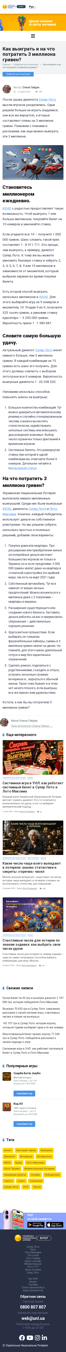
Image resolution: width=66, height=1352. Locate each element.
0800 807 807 (33, 1307)
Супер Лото (47, 99)
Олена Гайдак (30, 87)
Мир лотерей (33, 858)
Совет (21, 1180)
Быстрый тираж (26, 1150)
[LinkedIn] (44, 1338)
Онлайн (35, 1174)
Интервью (26, 1156)
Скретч (8, 1180)
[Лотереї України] (14, 7)
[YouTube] (30, 1338)
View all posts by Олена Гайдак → (32, 726)
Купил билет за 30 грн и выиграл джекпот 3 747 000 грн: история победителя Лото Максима (33, 1000)
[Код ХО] (7, 1110)
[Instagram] (37, 1338)
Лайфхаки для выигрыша (26, 64)
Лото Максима (35, 1162)
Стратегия (36, 1180)
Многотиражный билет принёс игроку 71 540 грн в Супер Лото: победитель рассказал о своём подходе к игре (31, 1038)
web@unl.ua (33, 1318)
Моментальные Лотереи (39, 1168)
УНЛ (25, 1186)
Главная (6, 64)
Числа (37, 1186)
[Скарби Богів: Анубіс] (7, 1079)
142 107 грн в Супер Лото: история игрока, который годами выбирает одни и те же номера (33, 1025)
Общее (30, 778)
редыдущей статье (23, 468)
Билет (8, 1150)
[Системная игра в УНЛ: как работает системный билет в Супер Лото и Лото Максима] (33, 757)
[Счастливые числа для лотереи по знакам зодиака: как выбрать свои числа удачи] (33, 914)
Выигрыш (46, 1150)
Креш (18, 1162)
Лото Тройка (12, 1168)
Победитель (52, 1174)
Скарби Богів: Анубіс (27, 1073)
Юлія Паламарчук (27, 812)
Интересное (44, 1156)
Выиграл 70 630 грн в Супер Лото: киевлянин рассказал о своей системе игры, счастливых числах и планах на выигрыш (31, 1012)
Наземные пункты (15, 1174)
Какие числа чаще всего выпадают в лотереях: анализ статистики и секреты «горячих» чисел (32, 867)
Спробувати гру (24, 1093)
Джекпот (9, 1156)
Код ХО (18, 1103)
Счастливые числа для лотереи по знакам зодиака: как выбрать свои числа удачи (31, 944)
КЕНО (7, 208)
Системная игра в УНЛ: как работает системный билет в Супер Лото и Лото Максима (33, 787)
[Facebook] (22, 1338)
